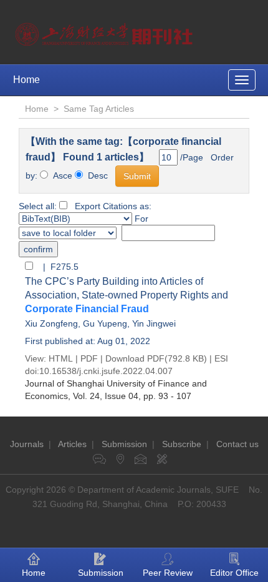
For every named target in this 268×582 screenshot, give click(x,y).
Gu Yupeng (105, 323)
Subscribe (181, 444)
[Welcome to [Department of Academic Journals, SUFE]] (105, 31)
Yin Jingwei (154, 323)
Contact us (237, 444)
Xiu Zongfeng (51, 323)
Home (26, 79)
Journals (27, 444)
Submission (124, 444)
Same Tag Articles (99, 109)
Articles (72, 444)
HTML (61, 358)
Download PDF (135, 358)
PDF (89, 358)
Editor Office (234, 573)
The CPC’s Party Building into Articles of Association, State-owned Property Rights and (126, 295)
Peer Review (168, 573)
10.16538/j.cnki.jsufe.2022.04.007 (106, 371)
